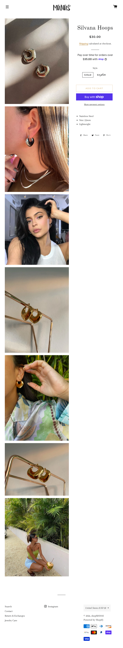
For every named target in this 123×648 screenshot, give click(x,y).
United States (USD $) (95, 608)
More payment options (94, 104)
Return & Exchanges (15, 615)
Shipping (83, 43)
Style (95, 68)
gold (87, 75)
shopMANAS (97, 615)
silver (101, 75)
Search (8, 606)
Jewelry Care (11, 620)
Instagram (52, 606)
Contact (8, 611)
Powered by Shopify (93, 619)
